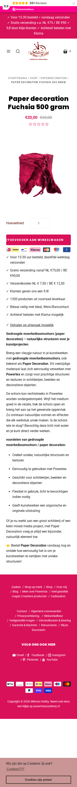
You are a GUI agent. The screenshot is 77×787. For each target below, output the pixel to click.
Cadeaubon (58, 596)
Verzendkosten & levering (55, 620)
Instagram (59, 655)
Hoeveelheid (15, 223)
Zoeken (16, 587)
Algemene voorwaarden (46, 611)
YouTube (51, 659)
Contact (22, 611)
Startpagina (17, 78)
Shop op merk (33, 587)
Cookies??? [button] (15, 769)
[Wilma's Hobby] (38, 51)
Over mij (61, 587)
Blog (15, 591)
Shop (34, 78)
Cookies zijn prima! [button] (38, 779)
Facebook (38, 655)
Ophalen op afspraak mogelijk (32, 325)
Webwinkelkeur (53, 616)
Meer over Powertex (34, 591)
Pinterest (32, 659)
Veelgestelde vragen (22, 620)
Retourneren (49, 625)
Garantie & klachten (24, 625)
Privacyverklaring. (28, 616)
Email (20, 655)
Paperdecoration (54, 78)
